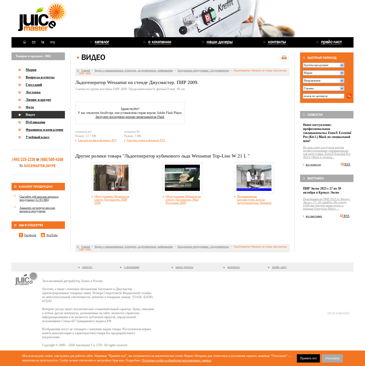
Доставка (33, 92)
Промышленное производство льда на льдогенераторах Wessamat (254, 199)
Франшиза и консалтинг (45, 130)
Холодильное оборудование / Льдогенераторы (203, 70)
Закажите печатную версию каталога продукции (37, 209)
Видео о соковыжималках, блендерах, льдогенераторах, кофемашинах (134, 70)
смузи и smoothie (339, 312)
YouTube (52, 235)
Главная (85, 70)
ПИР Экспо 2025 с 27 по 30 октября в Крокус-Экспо (322, 190)
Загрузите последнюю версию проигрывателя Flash (129, 117)
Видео (30, 115)
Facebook (30, 235)
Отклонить (332, 358)
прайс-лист (279, 267)
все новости (313, 164)
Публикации (35, 122)
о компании (131, 267)
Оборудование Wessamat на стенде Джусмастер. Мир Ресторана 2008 (183, 199)
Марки (31, 70)
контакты (233, 267)
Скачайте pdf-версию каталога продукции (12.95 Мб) (39, 198)
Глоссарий (34, 85)
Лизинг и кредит (38, 100)
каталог (87, 267)
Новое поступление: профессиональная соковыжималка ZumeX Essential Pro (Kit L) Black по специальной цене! (327, 133)
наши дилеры (184, 267)
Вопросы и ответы (40, 77)
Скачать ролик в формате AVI (97, 140)
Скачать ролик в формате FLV (146, 140)
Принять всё (308, 358)
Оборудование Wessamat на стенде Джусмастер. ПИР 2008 (111, 199)
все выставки (314, 216)
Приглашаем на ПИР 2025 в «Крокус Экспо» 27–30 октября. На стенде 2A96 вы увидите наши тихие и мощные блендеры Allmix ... (326, 203)
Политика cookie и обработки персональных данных (176, 360)
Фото (30, 107)
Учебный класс (38, 137)
